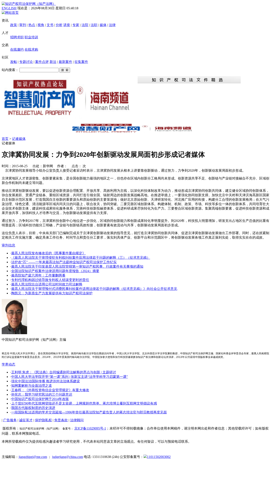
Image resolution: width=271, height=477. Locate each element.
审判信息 (8, 245)
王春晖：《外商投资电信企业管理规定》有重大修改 (50, 390)
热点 (31, 25)
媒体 (103, 25)
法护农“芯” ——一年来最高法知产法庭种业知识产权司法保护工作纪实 (64, 262)
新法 (53, 62)
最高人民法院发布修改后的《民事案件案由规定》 (48, 253)
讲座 (66, 25)
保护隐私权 (43, 420)
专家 (75, 25)
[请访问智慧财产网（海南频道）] (135, 132)
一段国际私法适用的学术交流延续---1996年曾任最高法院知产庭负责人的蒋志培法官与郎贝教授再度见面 (89, 412)
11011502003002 (159, 457)
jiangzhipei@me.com (33, 457)
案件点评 (42, 62)
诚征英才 (26, 420)
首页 (5, 138)
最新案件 (65, 62)
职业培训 (31, 37)
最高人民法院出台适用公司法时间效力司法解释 (46, 284)
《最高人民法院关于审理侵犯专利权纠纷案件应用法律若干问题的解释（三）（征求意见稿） (80, 257)
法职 (94, 25)
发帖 (13, 62)
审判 (22, 25)
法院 (85, 25)
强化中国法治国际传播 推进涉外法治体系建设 (45, 381)
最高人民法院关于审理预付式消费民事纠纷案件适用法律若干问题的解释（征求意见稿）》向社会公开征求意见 (94, 289)
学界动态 (8, 364)
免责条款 (61, 420)
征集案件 (81, 62)
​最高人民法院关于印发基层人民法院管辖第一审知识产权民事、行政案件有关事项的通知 (77, 266)
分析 (59, 25)
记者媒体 (19, 138)
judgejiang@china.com (67, 457)
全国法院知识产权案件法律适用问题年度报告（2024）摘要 (55, 271)
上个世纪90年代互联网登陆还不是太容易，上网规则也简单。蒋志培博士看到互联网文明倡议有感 (84, 403)
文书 (50, 25)
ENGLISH (9, 8)
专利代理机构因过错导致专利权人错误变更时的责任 (50, 280)
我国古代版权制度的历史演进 (33, 408)
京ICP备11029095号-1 (90, 428)
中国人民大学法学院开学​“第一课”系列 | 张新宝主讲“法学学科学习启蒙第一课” (69, 376)
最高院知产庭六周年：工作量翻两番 (38, 275)
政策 (13, 25)
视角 (40, 25)
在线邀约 (17, 49)
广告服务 (10, 420)
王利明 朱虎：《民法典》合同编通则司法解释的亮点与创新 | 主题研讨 (63, 372)
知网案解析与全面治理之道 (31, 385)
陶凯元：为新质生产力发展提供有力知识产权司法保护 (52, 293)
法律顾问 (77, 420)
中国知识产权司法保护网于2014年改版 (40, 399)
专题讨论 (26, 62)
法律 (112, 25)
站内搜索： (10, 70)
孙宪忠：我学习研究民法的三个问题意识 (41, 394)
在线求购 (31, 49)
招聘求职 (17, 37)
